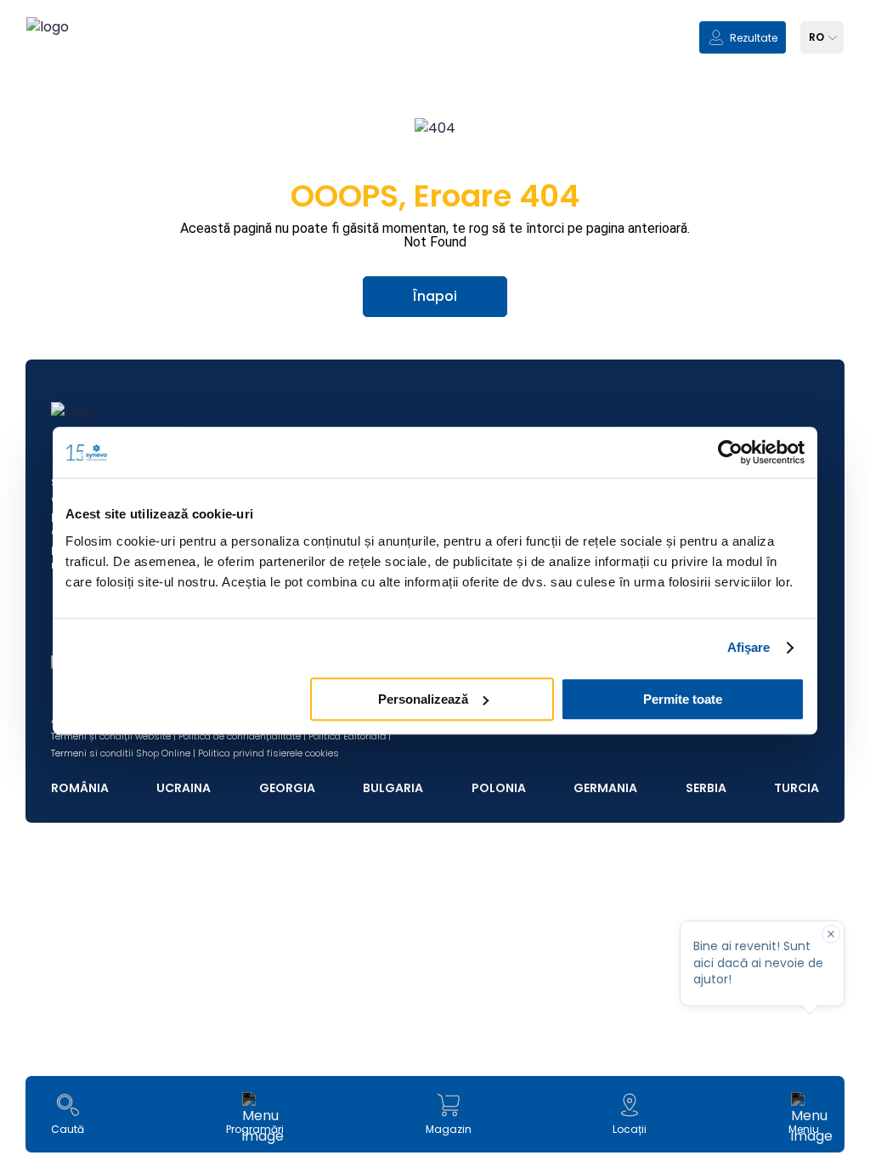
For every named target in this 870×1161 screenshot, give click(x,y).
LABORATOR (79, 984)
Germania (605, 787)
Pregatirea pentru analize (435, 1103)
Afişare (749, 647)
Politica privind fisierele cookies (268, 753)
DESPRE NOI (78, 1019)
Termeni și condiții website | (113, 736)
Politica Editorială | (349, 736)
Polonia (499, 787)
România (80, 787)
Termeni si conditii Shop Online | (123, 753)
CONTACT (74, 1056)
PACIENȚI (70, 947)
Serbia (706, 787)
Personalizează (423, 699)
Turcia (796, 787)
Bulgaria (393, 787)
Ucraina (183, 787)
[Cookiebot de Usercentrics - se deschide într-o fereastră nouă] (730, 452)
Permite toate (682, 699)
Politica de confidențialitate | (242, 736)
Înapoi (435, 296)
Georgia (287, 787)
